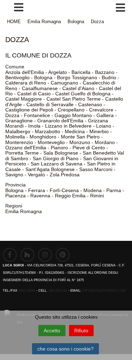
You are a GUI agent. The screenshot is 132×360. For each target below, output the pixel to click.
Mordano (105, 142)
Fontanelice (37, 115)
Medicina (75, 131)
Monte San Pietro (80, 137)
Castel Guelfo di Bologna (83, 93)
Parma (113, 190)
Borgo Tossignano (77, 77)
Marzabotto (47, 131)
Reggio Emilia (70, 195)
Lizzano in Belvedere (68, 126)
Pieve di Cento (89, 147)
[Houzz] (27, 255)
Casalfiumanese (40, 88)
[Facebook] (10, 255)
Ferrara (36, 190)
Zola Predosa (65, 174)
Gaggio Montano (73, 115)
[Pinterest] (63, 255)
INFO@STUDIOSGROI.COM (104, 290)
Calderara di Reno (25, 83)
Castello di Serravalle (50, 104)
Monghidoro (43, 137)
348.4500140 (58, 290)
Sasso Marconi (95, 169)
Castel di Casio (34, 93)
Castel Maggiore (23, 99)
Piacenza (15, 195)
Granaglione (19, 120)
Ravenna (40, 195)
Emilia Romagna (44, 21)
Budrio (109, 77)
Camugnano (64, 83)
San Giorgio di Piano (55, 158)
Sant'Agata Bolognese (50, 169)
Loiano (103, 126)
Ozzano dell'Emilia (25, 147)
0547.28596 (26, 290)
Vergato (36, 174)
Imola (34, 126)
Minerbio (99, 131)
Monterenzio (19, 142)
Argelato (57, 72)
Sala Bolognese (60, 153)
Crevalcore (101, 110)
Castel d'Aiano (78, 88)
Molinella (15, 137)
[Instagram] (45, 255)
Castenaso (90, 104)
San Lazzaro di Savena (56, 164)
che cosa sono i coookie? (65, 349)
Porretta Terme (22, 153)
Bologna (76, 21)
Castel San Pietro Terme (73, 99)
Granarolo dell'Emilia (60, 120)
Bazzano (104, 72)
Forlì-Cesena (64, 190)
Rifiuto (81, 330)
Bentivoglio (17, 77)
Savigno (14, 174)
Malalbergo (17, 131)
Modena (92, 190)
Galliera (105, 115)
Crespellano (71, 110)
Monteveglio (51, 142)
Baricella (80, 72)
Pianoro (59, 147)
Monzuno (79, 142)
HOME (14, 21)
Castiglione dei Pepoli (29, 110)
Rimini (97, 195)
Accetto (52, 330)
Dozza (97, 21)
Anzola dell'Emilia (24, 72)
